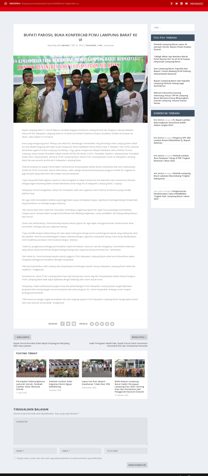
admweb (65, 45)
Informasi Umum (161, 5)
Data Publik (142, 5)
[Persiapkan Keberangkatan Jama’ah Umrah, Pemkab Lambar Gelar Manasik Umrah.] (31, 368)
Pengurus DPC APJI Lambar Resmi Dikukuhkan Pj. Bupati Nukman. (172, 140)
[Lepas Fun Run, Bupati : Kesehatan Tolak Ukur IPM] (97, 368)
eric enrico (159, 155)
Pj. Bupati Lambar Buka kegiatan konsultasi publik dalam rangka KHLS (172, 122)
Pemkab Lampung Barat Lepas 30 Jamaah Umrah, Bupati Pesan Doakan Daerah (172, 47)
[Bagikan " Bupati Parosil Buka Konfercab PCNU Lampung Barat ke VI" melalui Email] (74, 324)
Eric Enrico (159, 120)
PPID (197, 5)
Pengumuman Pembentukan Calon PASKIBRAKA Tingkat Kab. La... (51, 3)
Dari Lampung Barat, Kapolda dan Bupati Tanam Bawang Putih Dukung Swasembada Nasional (172, 71)
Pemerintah (91, 45)
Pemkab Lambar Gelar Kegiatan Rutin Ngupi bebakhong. (60, 384)
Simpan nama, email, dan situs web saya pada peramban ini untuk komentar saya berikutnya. (59, 458)
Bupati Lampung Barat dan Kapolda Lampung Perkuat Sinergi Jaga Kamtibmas (172, 83)
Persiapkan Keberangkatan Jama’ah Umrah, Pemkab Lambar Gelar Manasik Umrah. (30, 385)
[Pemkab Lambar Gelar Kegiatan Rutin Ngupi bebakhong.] (64, 368)
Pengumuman (182, 5)
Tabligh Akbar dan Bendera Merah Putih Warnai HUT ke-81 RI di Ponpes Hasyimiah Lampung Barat (172, 59)
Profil (127, 5)
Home (118, 5)
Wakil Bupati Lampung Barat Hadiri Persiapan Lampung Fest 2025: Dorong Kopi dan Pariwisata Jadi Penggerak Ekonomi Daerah (129, 386)
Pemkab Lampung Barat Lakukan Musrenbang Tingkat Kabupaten (172, 176)
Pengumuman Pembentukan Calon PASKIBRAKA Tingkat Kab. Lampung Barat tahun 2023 (171, 195)
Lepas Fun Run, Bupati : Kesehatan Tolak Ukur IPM (96, 382)
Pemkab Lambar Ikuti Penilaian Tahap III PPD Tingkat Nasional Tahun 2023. (172, 158)
